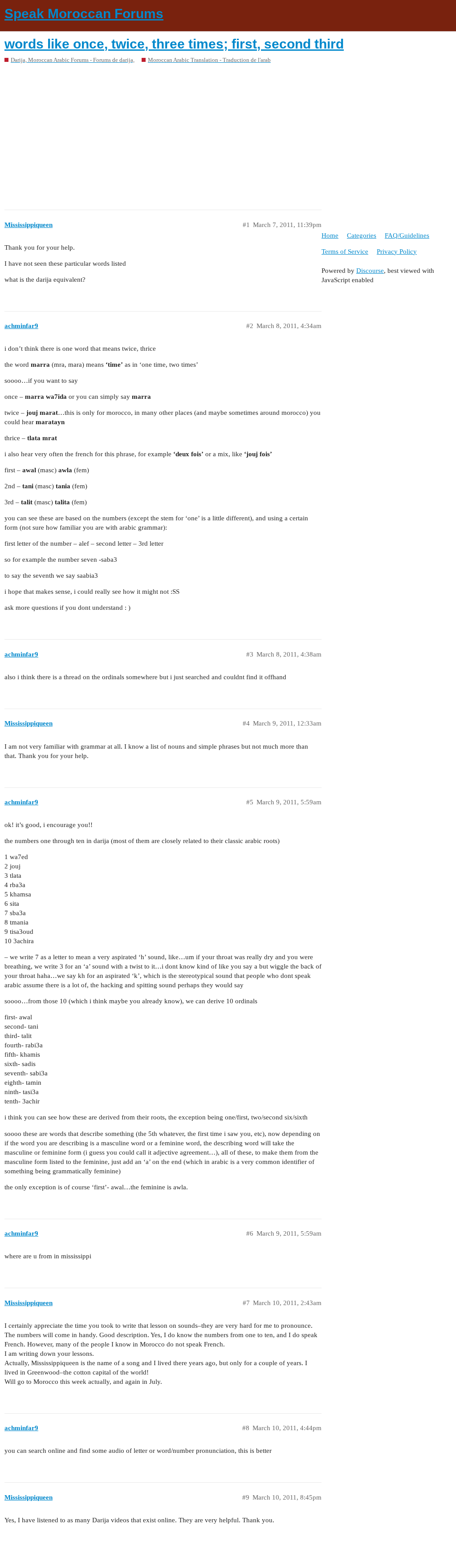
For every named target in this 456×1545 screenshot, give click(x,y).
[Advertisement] (228, 133)
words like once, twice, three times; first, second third (174, 43)
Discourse (370, 270)
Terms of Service (345, 251)
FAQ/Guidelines (407, 235)
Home (330, 235)
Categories (361, 235)
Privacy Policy (397, 251)
